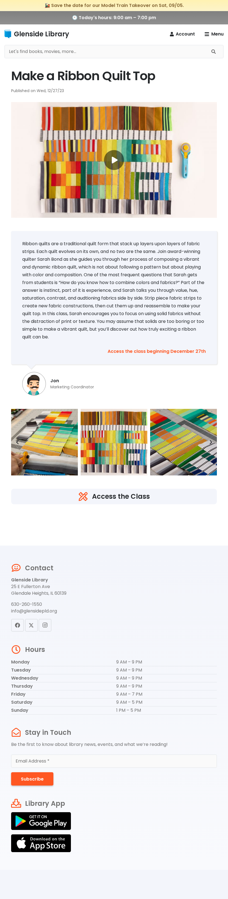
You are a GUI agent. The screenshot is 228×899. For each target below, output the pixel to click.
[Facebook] (17, 625)
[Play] (114, 159)
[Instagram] (45, 625)
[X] (31, 625)
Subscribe (32, 779)
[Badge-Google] (114, 821)
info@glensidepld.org (34, 611)
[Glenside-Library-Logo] (7, 34)
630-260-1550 (26, 604)
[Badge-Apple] (114, 843)
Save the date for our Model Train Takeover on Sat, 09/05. (117, 5)
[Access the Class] (85, 496)
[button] (214, 34)
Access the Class (121, 496)
